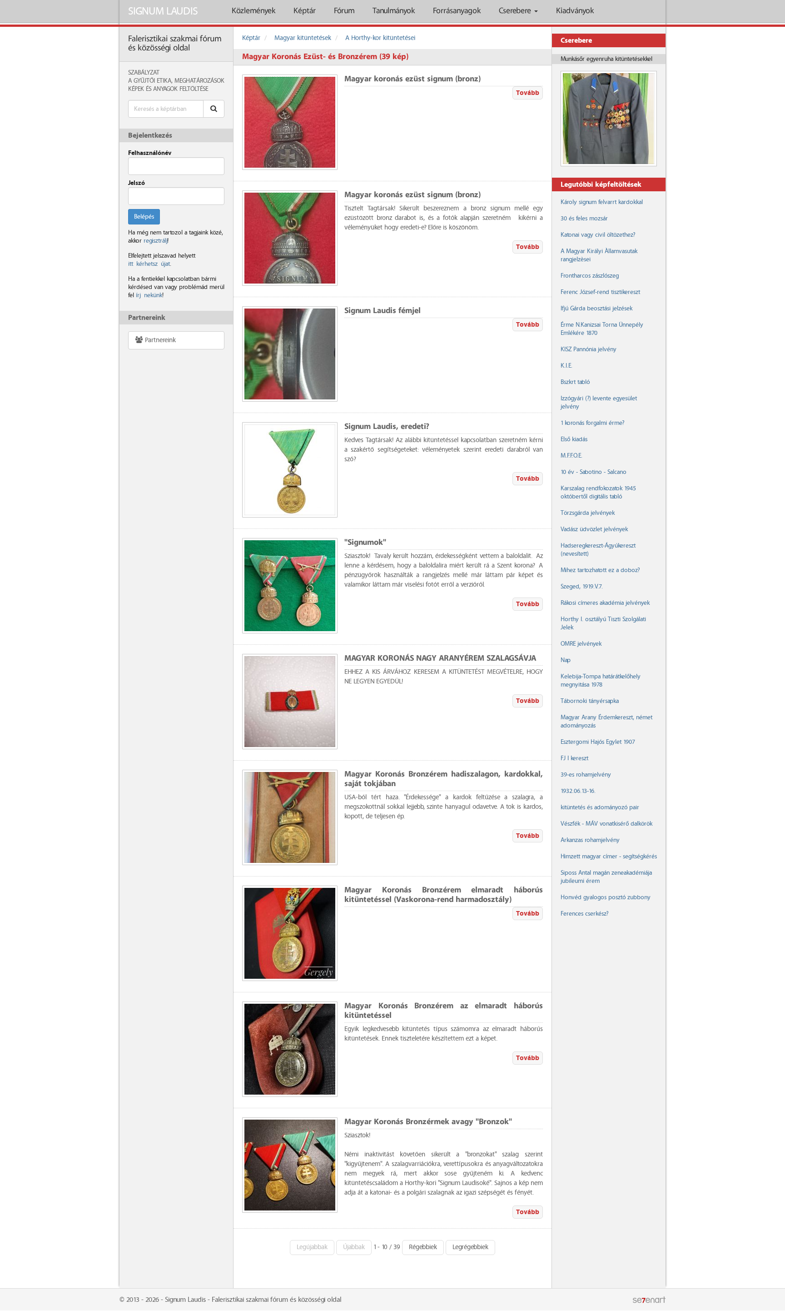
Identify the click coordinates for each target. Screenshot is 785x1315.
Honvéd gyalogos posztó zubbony (606, 897)
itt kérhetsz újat (149, 264)
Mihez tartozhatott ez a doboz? (600, 570)
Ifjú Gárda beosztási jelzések (596, 308)
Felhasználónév (149, 153)
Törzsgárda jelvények (588, 513)
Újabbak (354, 1247)
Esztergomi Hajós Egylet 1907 (598, 742)
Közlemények (253, 11)
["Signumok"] (289, 585)
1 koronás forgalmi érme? (592, 423)
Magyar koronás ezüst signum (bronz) (412, 79)
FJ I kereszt (574, 758)
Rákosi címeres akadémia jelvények (605, 603)
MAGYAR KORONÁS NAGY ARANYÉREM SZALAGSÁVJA (440, 658)
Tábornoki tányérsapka (590, 701)
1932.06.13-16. (578, 791)
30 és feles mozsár (584, 218)
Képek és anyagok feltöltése (168, 89)
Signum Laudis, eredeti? (386, 427)
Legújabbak (312, 1247)
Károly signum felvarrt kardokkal (602, 202)
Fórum (344, 11)
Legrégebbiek (470, 1247)
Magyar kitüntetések (302, 38)
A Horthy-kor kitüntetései (380, 38)
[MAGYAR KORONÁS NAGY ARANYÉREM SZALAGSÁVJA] (289, 701)
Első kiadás (574, 439)
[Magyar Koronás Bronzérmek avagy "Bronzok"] (289, 1165)
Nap (566, 660)
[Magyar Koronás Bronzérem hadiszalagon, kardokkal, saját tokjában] (289, 817)
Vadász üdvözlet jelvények (594, 529)
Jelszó (136, 183)
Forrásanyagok (457, 11)
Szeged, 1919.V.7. (582, 586)
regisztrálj (155, 240)
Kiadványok (575, 11)
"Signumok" (365, 543)
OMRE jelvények (581, 644)
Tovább (527, 93)
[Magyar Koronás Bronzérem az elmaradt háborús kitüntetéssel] (289, 1049)
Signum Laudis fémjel (382, 311)
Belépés (144, 216)
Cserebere (516, 11)
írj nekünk (149, 295)
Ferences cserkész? (584, 913)
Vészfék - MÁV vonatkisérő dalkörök (606, 823)
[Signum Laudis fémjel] (289, 354)
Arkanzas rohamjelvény (590, 840)
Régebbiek (423, 1247)
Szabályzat (143, 72)
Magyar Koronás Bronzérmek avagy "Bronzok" (428, 1122)
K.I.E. (566, 365)
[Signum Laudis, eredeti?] (289, 469)
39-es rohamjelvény (586, 774)
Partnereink (159, 340)
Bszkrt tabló (575, 382)
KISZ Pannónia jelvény (588, 349)
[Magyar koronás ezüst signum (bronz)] (289, 122)
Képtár (304, 11)
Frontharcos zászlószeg (590, 275)
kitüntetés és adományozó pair (600, 807)
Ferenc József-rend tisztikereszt (600, 292)
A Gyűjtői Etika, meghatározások (176, 81)
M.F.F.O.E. (571, 455)
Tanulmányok (394, 11)
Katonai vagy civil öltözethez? (598, 235)
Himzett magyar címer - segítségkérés (609, 856)
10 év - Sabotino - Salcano (593, 472)
